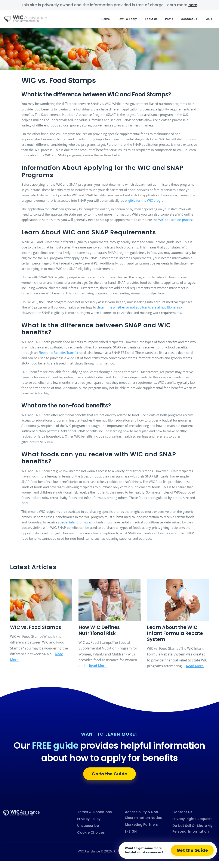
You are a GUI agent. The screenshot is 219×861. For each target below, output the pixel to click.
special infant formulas (75, 522)
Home (105, 19)
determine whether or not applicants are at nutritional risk (139, 307)
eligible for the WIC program (145, 200)
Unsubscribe (88, 825)
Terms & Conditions (94, 812)
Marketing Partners (141, 824)
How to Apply (127, 19)
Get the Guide (192, 850)
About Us (151, 19)
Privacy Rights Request (192, 818)
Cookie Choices (91, 832)
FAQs (208, 19)
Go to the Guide (109, 774)
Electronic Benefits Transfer (58, 352)
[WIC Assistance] (21, 813)
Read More (98, 665)
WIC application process (175, 219)
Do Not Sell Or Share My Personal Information (192, 828)
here (192, 4)
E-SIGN (131, 831)
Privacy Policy (89, 818)
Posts (169, 19)
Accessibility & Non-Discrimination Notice (143, 815)
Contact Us (189, 19)
